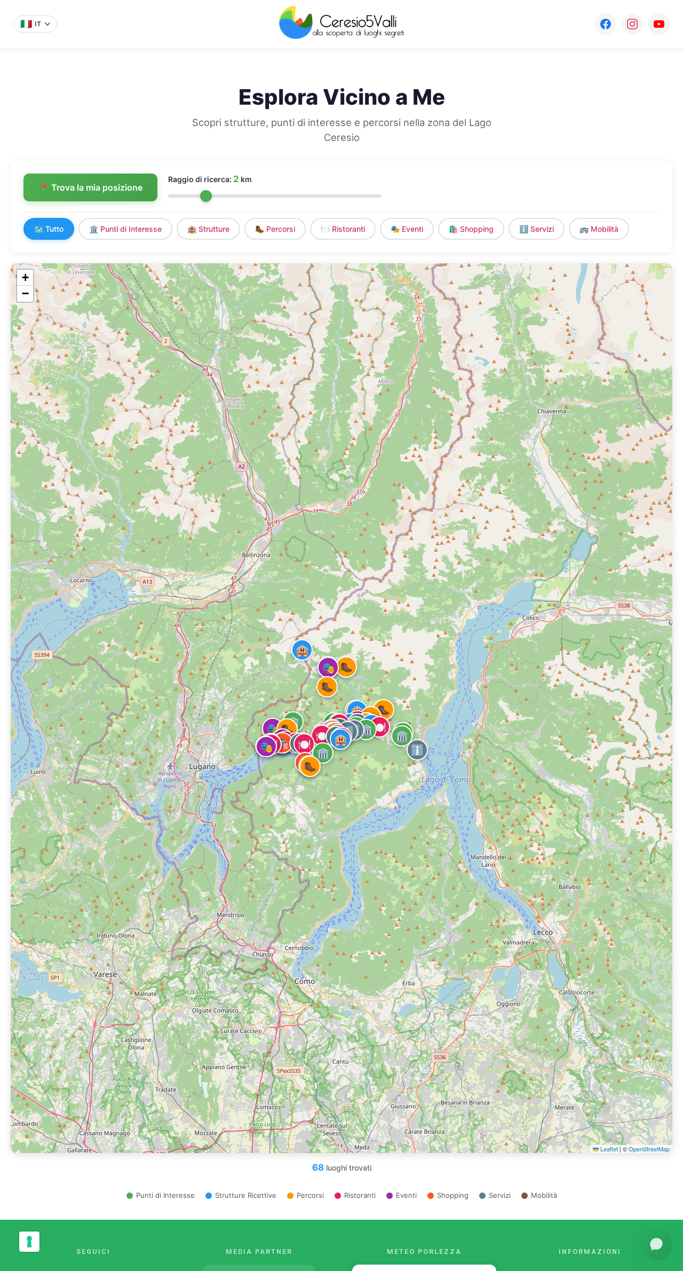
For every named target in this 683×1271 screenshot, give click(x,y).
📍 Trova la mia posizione (90, 187)
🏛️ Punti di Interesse (125, 228)
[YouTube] (659, 24)
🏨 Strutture (208, 228)
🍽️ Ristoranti (343, 228)
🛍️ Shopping (471, 228)
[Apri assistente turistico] (656, 1244)
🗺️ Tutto (48, 228)
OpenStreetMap (649, 1148)
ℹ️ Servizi (536, 228)
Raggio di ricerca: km (210, 179)
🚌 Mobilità (598, 228)
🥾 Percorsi (275, 228)
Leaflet (608, 1148)
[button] (322, 753)
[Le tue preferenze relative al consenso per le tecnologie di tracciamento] (29, 1241)
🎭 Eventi (407, 228)
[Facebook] (605, 24)
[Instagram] (632, 24)
